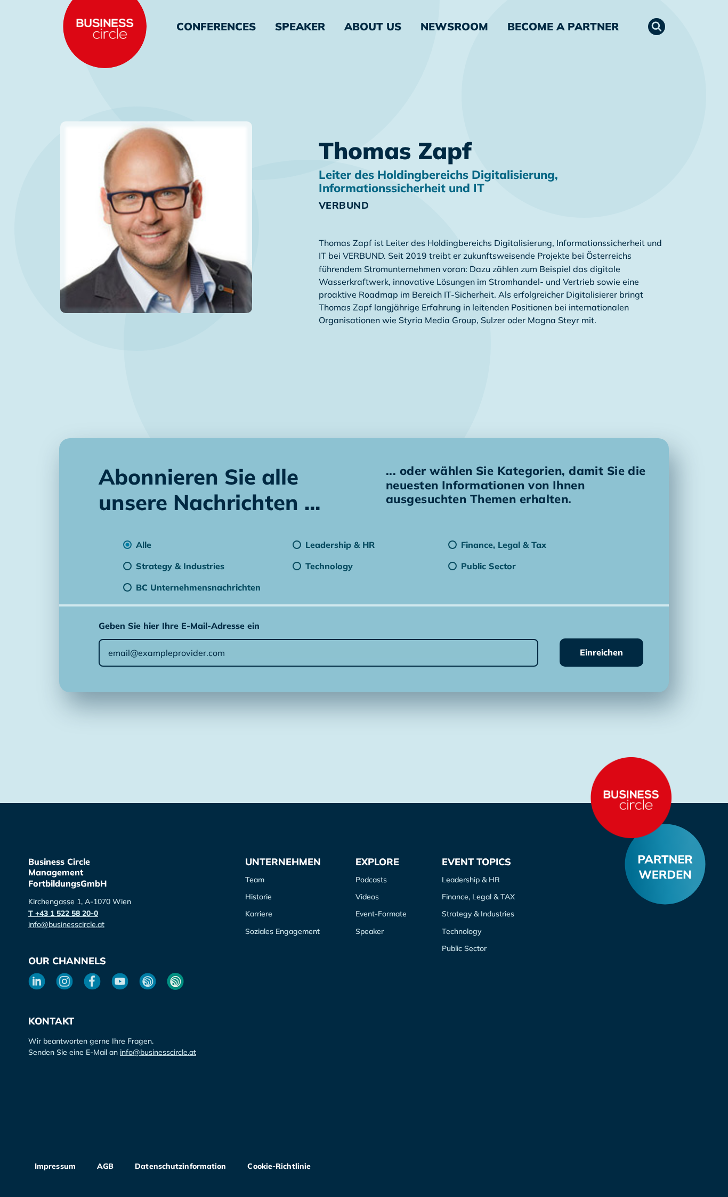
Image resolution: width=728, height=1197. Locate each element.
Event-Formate (381, 914)
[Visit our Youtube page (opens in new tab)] (119, 981)
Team (254, 879)
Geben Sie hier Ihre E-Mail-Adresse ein (179, 625)
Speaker (300, 26)
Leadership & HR (471, 879)
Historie (258, 896)
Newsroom (454, 26)
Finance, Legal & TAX (478, 896)
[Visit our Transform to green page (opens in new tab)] (175, 981)
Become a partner (563, 26)
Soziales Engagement (282, 931)
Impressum (55, 1166)
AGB (105, 1166)
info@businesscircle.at (66, 924)
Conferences (216, 26)
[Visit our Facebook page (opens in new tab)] (92, 981)
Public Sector (464, 948)
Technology (461, 931)
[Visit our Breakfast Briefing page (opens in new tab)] (147, 981)
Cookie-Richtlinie (279, 1166)
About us (372, 26)
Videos (367, 896)
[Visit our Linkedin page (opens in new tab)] (36, 981)
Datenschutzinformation (180, 1166)
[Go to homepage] (631, 797)
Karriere (258, 914)
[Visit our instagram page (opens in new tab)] (64, 981)
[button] (656, 26)
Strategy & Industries (478, 914)
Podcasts (371, 879)
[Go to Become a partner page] (665, 864)
